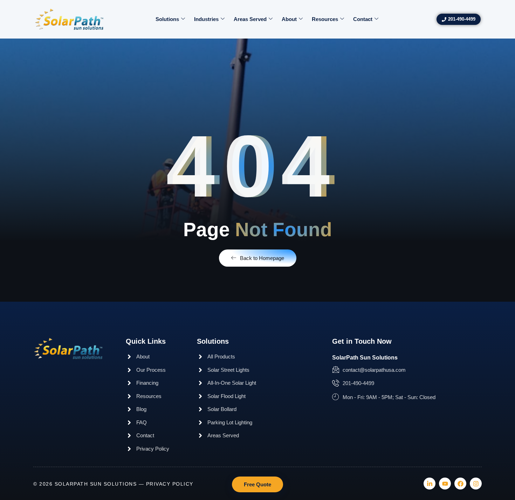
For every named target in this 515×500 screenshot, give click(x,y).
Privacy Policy (169, 484)
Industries (206, 19)
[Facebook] (460, 483)
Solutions (167, 19)
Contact (362, 19)
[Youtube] (445, 483)
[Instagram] (476, 483)
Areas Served (250, 19)
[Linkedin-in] (429, 483)
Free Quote (257, 484)
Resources (325, 19)
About (289, 19)
